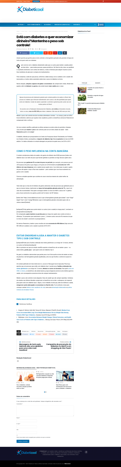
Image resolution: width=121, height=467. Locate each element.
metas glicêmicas (22, 268)
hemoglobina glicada (50, 331)
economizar (40, 331)
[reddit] (50, 53)
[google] (45, 53)
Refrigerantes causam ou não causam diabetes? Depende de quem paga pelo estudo (45, 375)
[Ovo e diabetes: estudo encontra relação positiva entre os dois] (25, 376)
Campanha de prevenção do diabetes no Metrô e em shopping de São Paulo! (58, 345)
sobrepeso (65, 331)
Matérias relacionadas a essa (26, 367)
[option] (25, 380)
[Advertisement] (74, 16)
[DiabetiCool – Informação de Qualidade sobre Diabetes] (30, 6)
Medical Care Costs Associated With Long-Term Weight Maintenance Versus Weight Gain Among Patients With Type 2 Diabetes (43, 312)
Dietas (32, 380)
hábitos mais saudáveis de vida (36, 287)
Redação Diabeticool (22, 49)
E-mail (18, 423)
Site (17, 429)
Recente (97, 83)
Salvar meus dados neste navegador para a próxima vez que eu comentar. (33, 437)
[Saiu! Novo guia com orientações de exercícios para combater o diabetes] (65, 376)
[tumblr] (64, 53)
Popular (84, 83)
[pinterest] (55, 53)
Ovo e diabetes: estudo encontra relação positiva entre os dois (24, 386)
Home (18, 31)
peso (59, 331)
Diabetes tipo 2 (26, 331)
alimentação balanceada (59, 287)
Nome (18, 417)
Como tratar (24, 31)
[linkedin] (60, 53)
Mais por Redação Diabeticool (46, 367)
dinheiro (34, 331)
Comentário (20, 403)
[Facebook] (103, 1)
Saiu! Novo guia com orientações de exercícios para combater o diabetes (63, 386)
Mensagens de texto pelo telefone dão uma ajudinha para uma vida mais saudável (31, 346)
